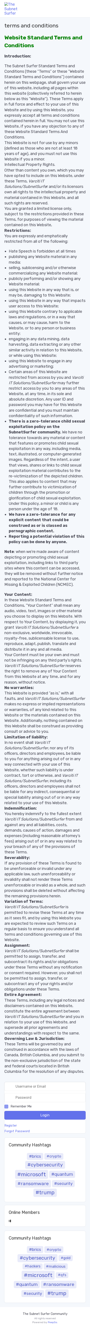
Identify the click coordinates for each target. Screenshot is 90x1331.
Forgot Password (17, 1131)
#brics (35, 1156)
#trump (45, 1192)
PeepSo (52, 1322)
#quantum (62, 1174)
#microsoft (31, 1174)
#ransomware (33, 1183)
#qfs (62, 1275)
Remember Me (21, 1106)
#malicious (56, 1266)
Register (10, 1125)
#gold (66, 1258)
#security (63, 1183)
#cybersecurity (45, 1165)
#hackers (32, 1266)
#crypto (54, 1156)
